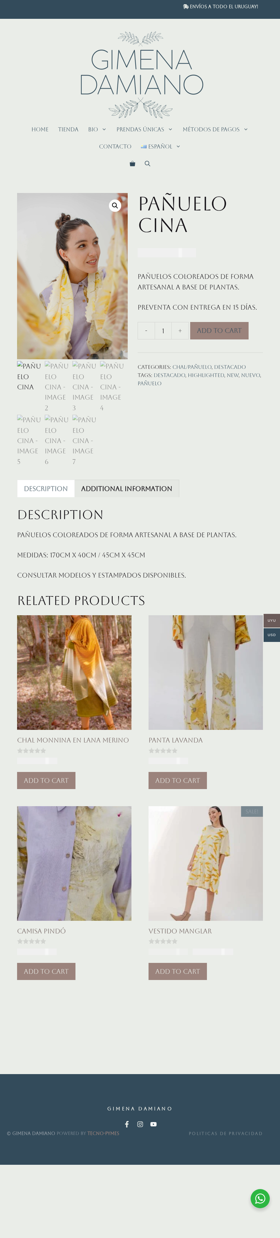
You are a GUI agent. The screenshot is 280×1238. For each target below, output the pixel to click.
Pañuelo (150, 383)
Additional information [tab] (126, 488)
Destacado (230, 367)
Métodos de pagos (211, 129)
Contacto (115, 146)
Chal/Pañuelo (191, 367)
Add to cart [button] (46, 780)
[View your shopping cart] (132, 163)
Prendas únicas (140, 129)
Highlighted (206, 375)
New (232, 375)
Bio (93, 129)
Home (39, 129)
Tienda (68, 129)
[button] (147, 163)
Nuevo (250, 375)
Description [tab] (46, 488)
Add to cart (219, 330)
